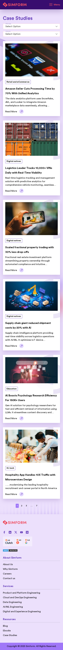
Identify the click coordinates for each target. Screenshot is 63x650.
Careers (7, 574)
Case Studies (10, 635)
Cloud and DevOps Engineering (20, 597)
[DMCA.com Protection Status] (17, 550)
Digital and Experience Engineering (22, 611)
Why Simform (10, 569)
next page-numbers (43, 505)
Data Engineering (12, 602)
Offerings (8, 23)
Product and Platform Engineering (21, 593)
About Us (8, 564)
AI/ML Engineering (13, 607)
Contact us (9, 578)
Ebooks (7, 630)
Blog (5, 626)
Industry (8, 31)
